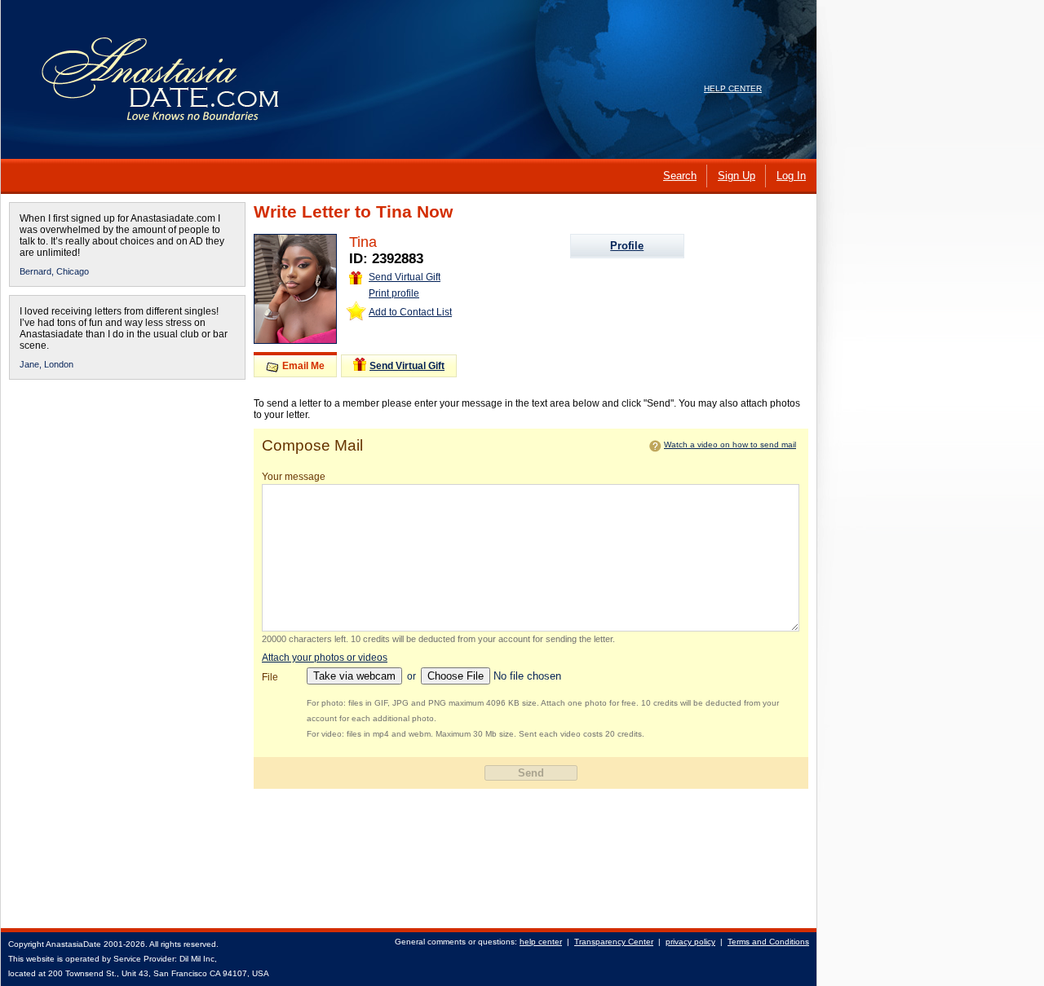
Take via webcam (354, 676)
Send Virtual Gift (404, 277)
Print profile (394, 293)
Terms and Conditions (768, 941)
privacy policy (690, 941)
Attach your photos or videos (324, 657)
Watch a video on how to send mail (730, 444)
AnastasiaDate (73, 944)
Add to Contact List (410, 312)
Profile (627, 246)
